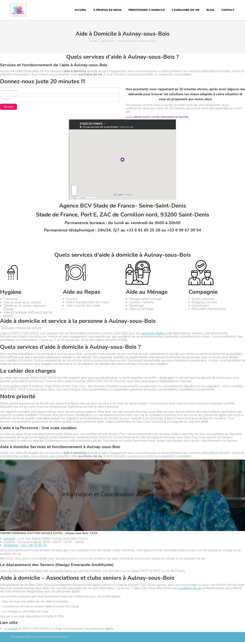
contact (12, 629)
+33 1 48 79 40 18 (33, 545)
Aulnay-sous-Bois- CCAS (81, 533)
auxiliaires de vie (190, 588)
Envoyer (8, 106)
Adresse (9, 538)
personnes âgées (152, 333)
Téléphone (10, 545)
